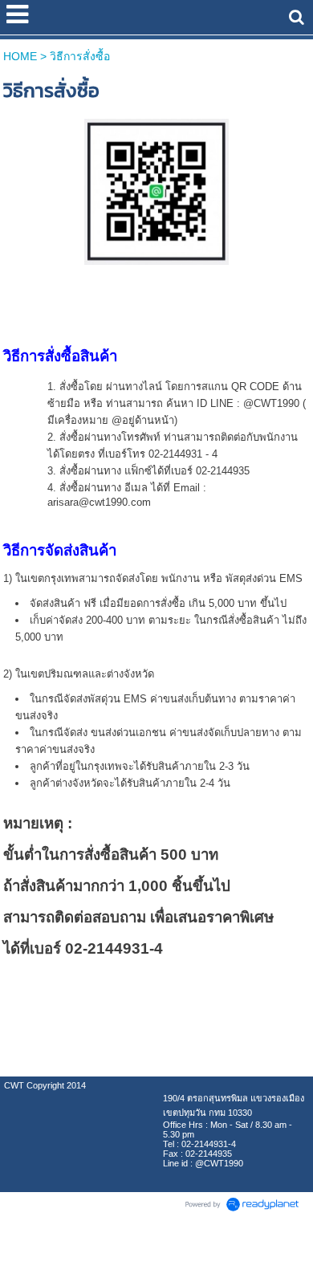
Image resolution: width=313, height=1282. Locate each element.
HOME (20, 56)
